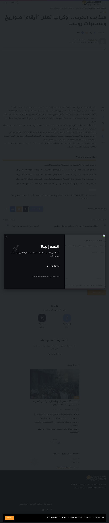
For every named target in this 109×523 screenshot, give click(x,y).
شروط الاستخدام (53, 518)
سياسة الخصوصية (69, 518)
